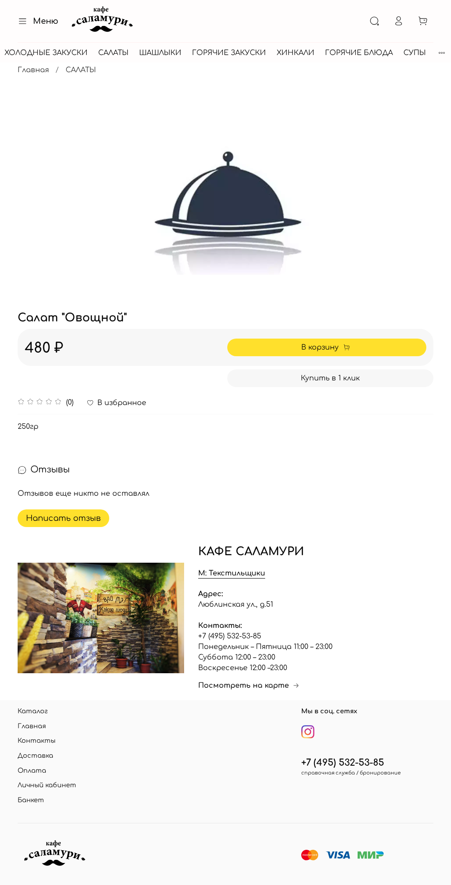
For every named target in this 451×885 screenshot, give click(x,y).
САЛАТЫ (113, 53)
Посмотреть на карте (243, 686)
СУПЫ (414, 53)
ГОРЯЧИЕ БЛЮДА (359, 53)
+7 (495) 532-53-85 (342, 763)
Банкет (31, 800)
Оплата (32, 770)
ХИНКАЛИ (295, 53)
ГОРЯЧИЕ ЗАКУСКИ (229, 53)
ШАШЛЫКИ (160, 53)
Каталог (33, 711)
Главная (33, 70)
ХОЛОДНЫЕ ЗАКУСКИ (46, 53)
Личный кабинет (47, 785)
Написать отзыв (63, 518)
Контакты (36, 740)
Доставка (35, 755)
